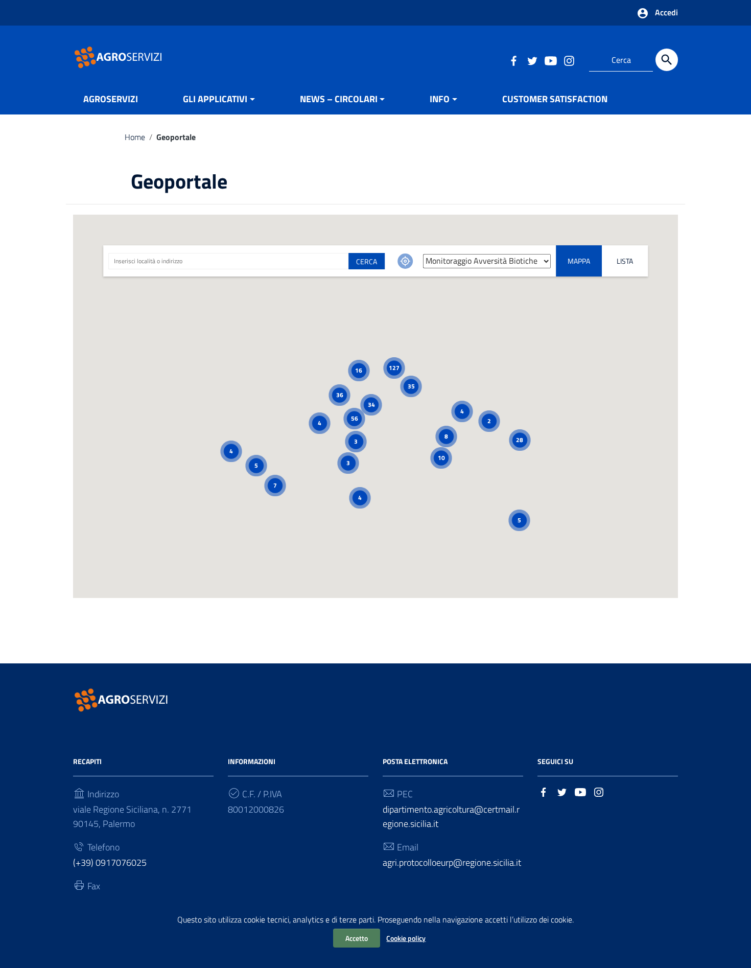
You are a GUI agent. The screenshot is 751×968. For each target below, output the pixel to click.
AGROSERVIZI (110, 99)
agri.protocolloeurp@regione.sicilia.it (452, 862)
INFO (440, 99)
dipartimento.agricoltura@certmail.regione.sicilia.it (451, 816)
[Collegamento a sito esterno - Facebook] (513, 60)
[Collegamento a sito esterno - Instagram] (568, 60)
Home (135, 137)
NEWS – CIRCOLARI (339, 99)
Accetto (356, 938)
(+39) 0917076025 (110, 862)
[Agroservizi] (119, 56)
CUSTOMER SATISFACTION (554, 99)
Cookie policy (406, 938)
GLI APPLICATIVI (215, 99)
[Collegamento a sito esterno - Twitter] (532, 60)
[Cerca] (666, 60)
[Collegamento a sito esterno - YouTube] (550, 60)
